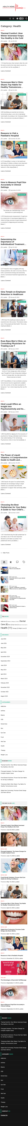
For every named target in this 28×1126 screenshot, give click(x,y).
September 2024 (5, 661)
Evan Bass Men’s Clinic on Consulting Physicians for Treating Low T (13, 343)
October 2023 (4, 691)
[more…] (17, 67)
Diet (10, 624)
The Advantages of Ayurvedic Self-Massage (13, 980)
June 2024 (4, 665)
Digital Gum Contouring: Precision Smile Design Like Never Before (13, 930)
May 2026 (3, 647)
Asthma (10, 621)
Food (20, 624)
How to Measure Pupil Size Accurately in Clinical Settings (13, 184)
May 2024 (3, 669)
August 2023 (4, 696)
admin (5, 41)
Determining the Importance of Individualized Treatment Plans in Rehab (12, 243)
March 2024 (4, 678)
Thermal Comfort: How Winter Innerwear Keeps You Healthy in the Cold (12, 35)
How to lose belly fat (14, 568)
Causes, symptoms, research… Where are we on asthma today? (18, 588)
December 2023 (5, 687)
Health (2, 30)
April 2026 (3, 652)
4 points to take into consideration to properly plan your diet (17, 598)
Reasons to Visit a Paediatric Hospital (10, 134)
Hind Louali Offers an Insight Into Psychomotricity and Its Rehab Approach (12, 408)
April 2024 (3, 674)
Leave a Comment (6, 71)
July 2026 (3, 639)
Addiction (4, 621)
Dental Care (4, 724)
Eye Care (15, 624)
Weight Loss (22, 628)
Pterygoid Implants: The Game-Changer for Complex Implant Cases (13, 852)
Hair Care (24, 624)
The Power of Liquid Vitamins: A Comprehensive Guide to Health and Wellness (14, 459)
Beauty (14, 621)
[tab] (4, 562)
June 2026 (4, 643)
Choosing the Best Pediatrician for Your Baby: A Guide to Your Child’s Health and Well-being (13, 508)
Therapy (15, 628)
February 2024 (5, 683)
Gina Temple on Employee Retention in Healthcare (13, 293)
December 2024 (5, 656)
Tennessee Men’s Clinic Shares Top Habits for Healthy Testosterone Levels (12, 86)
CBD (17, 621)
